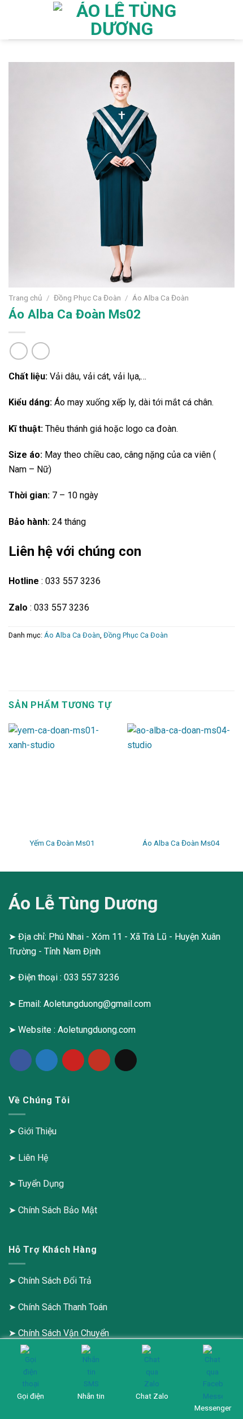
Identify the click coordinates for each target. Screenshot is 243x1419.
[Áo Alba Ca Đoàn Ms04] (181, 776)
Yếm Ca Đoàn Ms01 (62, 842)
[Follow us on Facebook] (21, 1060)
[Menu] (15, 19)
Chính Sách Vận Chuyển (63, 1333)
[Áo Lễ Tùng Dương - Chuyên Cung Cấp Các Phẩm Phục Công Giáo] (121, 20)
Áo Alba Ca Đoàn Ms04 (181, 842)
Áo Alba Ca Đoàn (160, 297)
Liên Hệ (33, 1157)
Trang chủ (25, 297)
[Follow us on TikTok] (126, 1060)
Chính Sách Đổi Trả (55, 1280)
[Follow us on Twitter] (47, 1060)
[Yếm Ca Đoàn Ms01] (62, 776)
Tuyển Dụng (41, 1183)
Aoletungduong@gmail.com (97, 1003)
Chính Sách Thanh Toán (62, 1307)
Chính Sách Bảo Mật (57, 1210)
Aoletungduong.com (97, 1029)
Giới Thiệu (37, 1131)
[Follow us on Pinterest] (73, 1060)
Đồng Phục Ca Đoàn (87, 297)
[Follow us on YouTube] (99, 1060)
